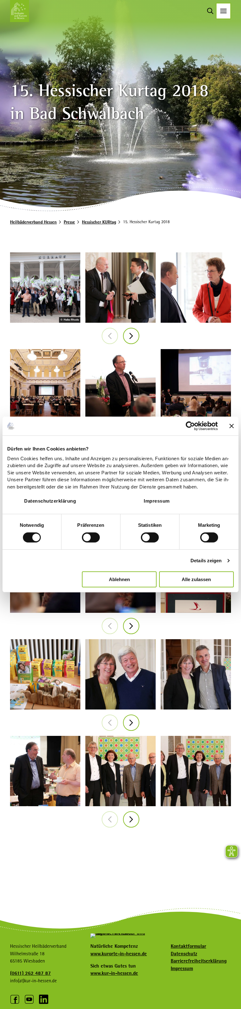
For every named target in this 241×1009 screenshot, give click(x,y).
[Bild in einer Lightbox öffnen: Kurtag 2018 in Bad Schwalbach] (45, 287)
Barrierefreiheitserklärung (199, 961)
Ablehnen (119, 579)
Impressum (157, 500)
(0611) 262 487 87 (30, 973)
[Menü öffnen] (223, 11)
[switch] (91, 537)
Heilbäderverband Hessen (33, 222)
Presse (69, 222)
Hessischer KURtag (99, 222)
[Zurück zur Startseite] (19, 11)
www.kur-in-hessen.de (114, 973)
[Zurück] (110, 336)
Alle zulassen (196, 579)
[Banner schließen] (231, 426)
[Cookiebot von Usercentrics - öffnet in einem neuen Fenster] (190, 426)
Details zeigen (206, 560)
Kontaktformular (188, 946)
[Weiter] (131, 336)
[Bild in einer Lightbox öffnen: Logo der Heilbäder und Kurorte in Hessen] (120, 935)
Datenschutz (184, 954)
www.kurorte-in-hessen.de (118, 954)
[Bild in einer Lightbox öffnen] (120, 287)
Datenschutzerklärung (50, 500)
